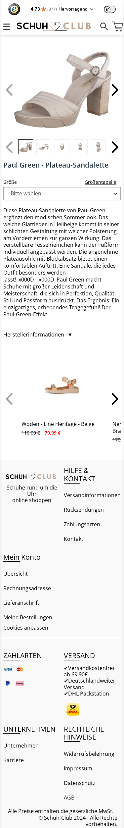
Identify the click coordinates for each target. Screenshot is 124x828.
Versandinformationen (92, 495)
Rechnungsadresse (27, 588)
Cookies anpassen (25, 628)
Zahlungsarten (82, 524)
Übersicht (15, 573)
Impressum (78, 768)
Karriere (13, 760)
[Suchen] (104, 26)
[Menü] (6, 26)
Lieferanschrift (21, 602)
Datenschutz (80, 783)
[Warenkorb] (117, 26)
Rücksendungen (84, 509)
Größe (10, 182)
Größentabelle (100, 182)
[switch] (110, 9)
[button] (114, 89)
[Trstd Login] (114, 8)
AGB (69, 797)
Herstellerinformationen (38, 334)
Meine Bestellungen (27, 617)
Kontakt (73, 539)
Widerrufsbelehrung (89, 753)
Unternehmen (21, 745)
